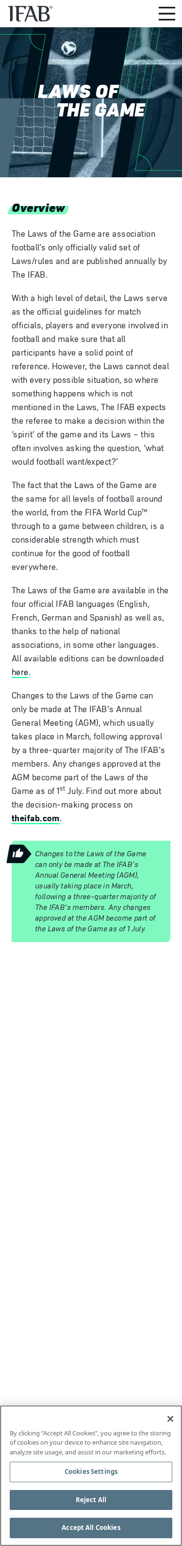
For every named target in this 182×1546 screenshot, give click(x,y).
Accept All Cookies (91, 1527)
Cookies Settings (91, 1471)
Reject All (91, 1499)
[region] (91, 1475)
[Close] (170, 1419)
